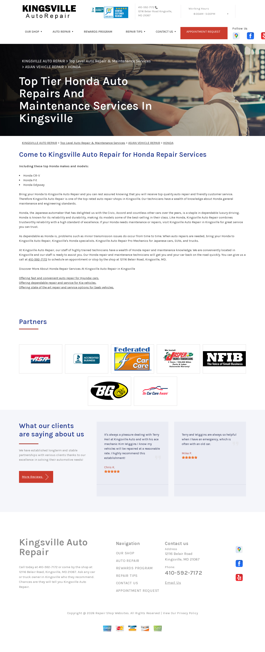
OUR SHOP (32, 31)
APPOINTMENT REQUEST (203, 31)
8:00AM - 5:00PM (204, 14)
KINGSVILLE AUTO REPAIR (43, 61)
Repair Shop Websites (112, 613)
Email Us (173, 583)
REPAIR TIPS (134, 31)
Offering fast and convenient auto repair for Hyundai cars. (59, 278)
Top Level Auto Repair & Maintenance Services (110, 61)
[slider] (112, 471)
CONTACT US (164, 31)
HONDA (74, 67)
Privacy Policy (187, 613)
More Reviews (32, 477)
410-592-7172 (146, 7)
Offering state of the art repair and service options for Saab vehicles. (66, 287)
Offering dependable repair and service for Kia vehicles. (57, 283)
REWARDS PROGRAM (98, 31)
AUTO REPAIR (61, 31)
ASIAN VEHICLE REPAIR (44, 67)
